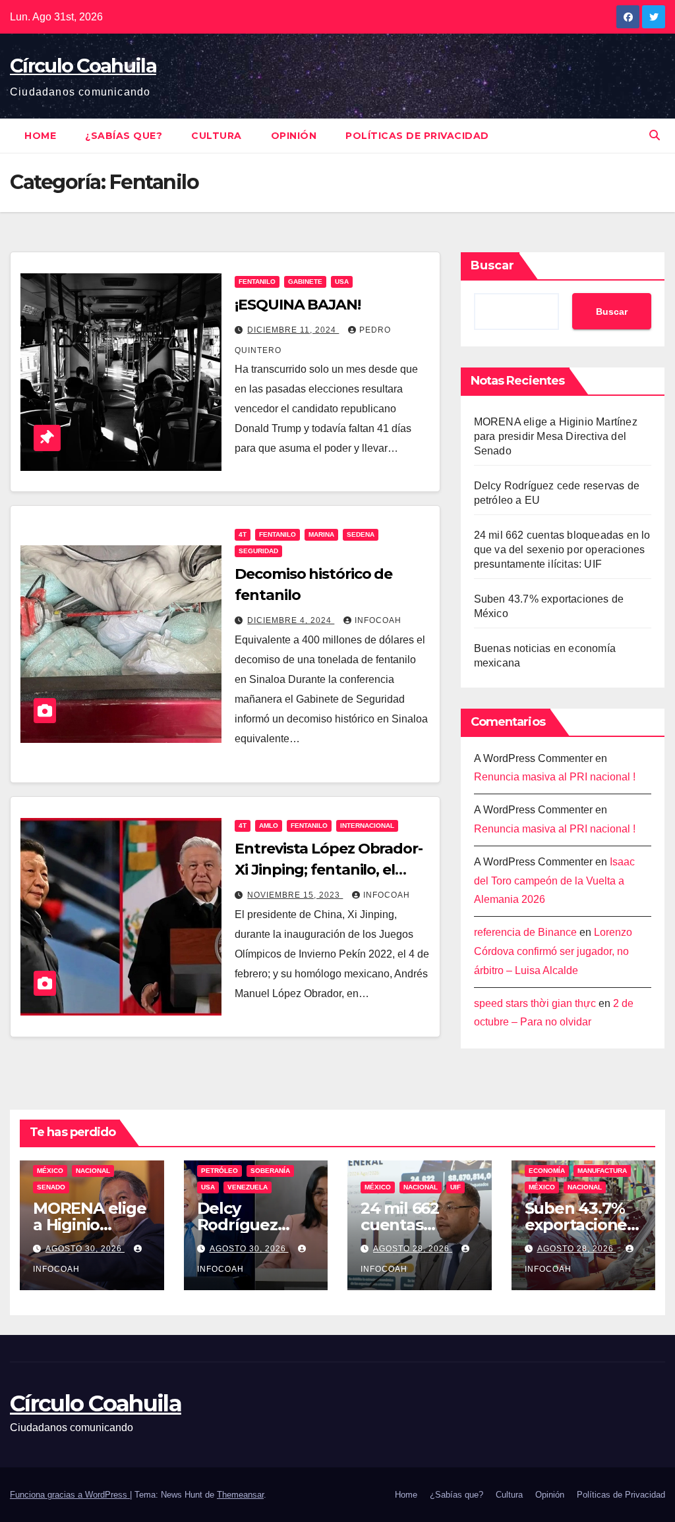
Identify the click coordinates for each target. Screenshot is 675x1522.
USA (342, 281)
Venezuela (247, 1187)
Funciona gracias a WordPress (70, 1495)
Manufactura (602, 1170)
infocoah (378, 620)
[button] (654, 135)
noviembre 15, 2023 (295, 895)
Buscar (492, 265)
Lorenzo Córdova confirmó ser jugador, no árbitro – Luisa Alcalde (553, 951)
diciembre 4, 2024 (290, 620)
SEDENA (360, 534)
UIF (455, 1187)
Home (40, 136)
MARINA (321, 534)
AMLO (268, 825)
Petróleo (219, 1170)
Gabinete (305, 281)
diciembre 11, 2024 (293, 330)
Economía (547, 1170)
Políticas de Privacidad (417, 136)
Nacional (93, 1170)
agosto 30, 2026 (85, 1248)
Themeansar (240, 1495)
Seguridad (258, 551)
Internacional (367, 825)
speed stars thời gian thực (535, 1003)
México (50, 1170)
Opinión (294, 136)
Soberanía (270, 1170)
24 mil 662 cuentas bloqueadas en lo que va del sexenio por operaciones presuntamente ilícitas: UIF (562, 550)
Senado (51, 1187)
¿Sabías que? (123, 136)
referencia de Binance (525, 932)
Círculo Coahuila (83, 65)
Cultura (216, 136)
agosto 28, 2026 (412, 1248)
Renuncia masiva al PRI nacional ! (554, 776)
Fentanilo (257, 281)
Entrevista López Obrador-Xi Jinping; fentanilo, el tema (329, 870)
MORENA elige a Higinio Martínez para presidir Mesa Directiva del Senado (555, 436)
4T (243, 534)
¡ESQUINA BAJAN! (298, 304)
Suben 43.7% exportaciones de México (580, 1225)
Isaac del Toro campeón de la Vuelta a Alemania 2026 (554, 881)
